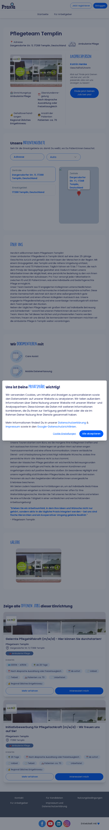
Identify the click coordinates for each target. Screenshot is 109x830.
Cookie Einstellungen (64, 433)
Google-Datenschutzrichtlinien (56, 426)
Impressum (13, 426)
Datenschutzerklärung (72, 422)
